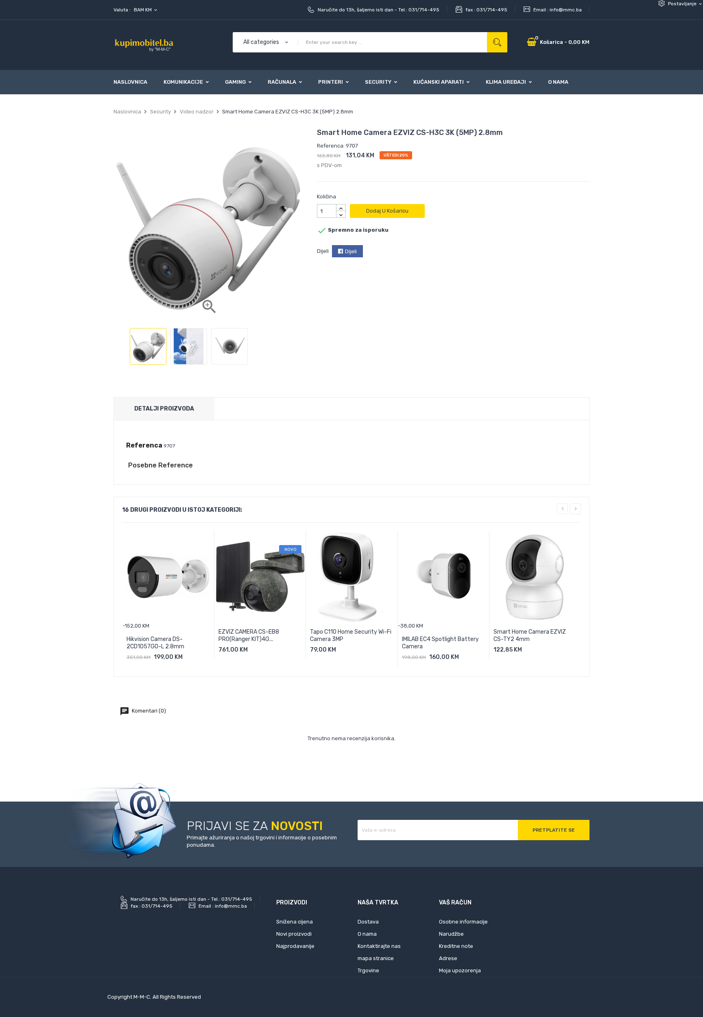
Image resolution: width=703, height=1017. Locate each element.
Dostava (368, 922)
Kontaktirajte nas (379, 946)
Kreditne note (456, 946)
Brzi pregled (195, 660)
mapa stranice (376, 958)
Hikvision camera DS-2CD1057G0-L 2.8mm (155, 643)
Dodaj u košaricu (387, 211)
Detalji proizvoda (164, 408)
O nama (367, 934)
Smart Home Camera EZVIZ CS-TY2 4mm (529, 635)
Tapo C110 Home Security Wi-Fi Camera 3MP (350, 635)
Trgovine (368, 970)
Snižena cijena (294, 922)
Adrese (448, 958)
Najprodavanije (295, 946)
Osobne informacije (463, 922)
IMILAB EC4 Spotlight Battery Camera (440, 643)
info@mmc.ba (566, 10)
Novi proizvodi (294, 934)
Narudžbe (451, 934)
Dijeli (351, 251)
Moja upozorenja (460, 970)
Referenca (144, 445)
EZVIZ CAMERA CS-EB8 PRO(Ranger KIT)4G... (248, 635)
